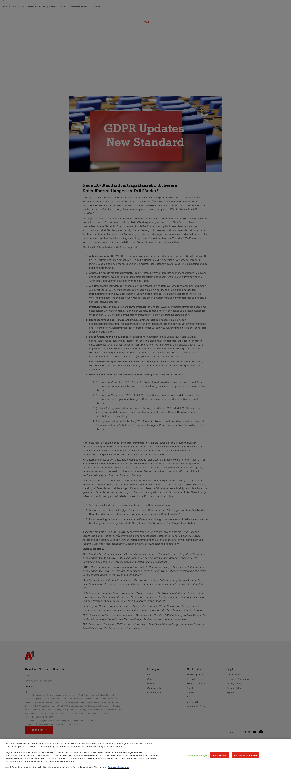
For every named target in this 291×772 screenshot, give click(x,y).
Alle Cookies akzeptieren (246, 755)
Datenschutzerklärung (118, 767)
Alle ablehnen (219, 755)
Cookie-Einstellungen (197, 755)
